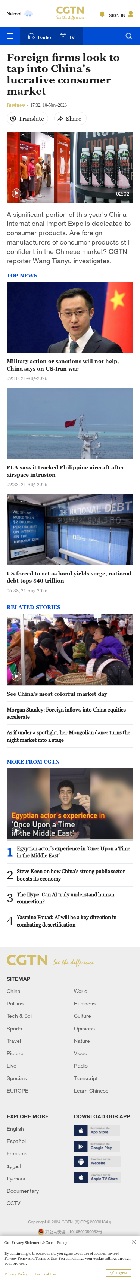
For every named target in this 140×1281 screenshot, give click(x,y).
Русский (16, 1178)
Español (16, 1141)
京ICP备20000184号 (93, 1222)
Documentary (23, 1191)
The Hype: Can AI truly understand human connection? (65, 898)
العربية (14, 1166)
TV (72, 37)
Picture (15, 1053)
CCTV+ (15, 1203)
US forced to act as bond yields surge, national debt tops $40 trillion (69, 577)
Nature (82, 1041)
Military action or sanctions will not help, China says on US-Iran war (63, 365)
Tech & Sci (19, 1016)
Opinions (84, 1028)
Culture (82, 1016)
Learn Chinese (91, 1090)
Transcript (85, 1078)
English (15, 1128)
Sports (14, 1028)
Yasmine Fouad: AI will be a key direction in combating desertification (66, 921)
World (80, 991)
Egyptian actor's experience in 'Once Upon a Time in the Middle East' (73, 852)
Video (80, 1053)
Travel (14, 1041)
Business (85, 1003)
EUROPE (17, 1090)
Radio (44, 37)
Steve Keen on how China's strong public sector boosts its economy (71, 875)
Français (17, 1153)
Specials (17, 1078)
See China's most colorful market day (57, 694)
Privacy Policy (16, 1274)
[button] (16, 193)
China (14, 991)
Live (11, 1065)
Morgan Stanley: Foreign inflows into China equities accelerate (66, 713)
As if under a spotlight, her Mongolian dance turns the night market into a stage (68, 736)
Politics (15, 1003)
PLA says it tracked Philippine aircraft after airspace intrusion (65, 471)
